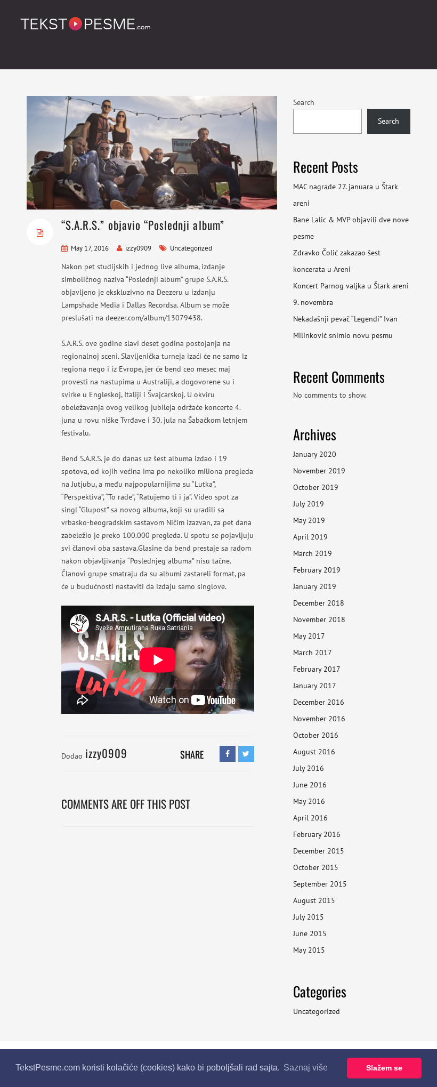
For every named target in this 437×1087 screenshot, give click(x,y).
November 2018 (319, 619)
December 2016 (318, 702)
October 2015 (315, 867)
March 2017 (312, 652)
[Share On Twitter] (246, 754)
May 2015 (309, 950)
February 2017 (317, 669)
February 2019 (317, 570)
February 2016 (317, 834)
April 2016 (310, 818)
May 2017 (309, 636)
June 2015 (310, 933)
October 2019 (315, 487)
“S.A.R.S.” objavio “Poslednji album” (142, 224)
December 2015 (318, 851)
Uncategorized (316, 1011)
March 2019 (312, 553)
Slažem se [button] (384, 1068)
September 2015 (320, 884)
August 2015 (314, 900)
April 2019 (310, 537)
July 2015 (308, 917)
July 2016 (308, 768)
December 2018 (318, 603)
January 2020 (314, 454)
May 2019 (309, 520)
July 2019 (308, 504)
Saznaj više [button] (306, 1067)
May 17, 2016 (90, 248)
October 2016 (315, 735)
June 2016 (310, 785)
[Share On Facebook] (228, 754)
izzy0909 (138, 248)
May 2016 (309, 801)
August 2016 (314, 751)
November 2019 (319, 471)
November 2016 (319, 718)
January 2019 (314, 586)
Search (303, 102)
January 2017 (314, 685)
